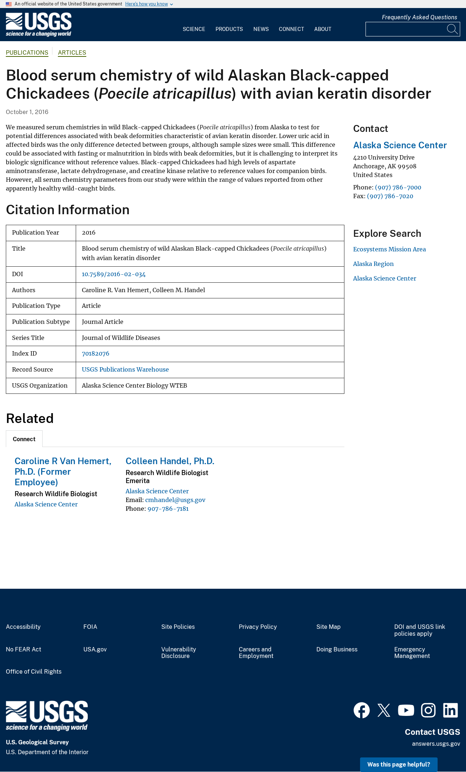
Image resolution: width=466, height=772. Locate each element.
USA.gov (95, 649)
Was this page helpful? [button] (398, 764)
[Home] (38, 35)
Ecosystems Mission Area (389, 249)
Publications (27, 52)
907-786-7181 (168, 508)
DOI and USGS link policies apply (419, 630)
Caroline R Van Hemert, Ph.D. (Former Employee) (63, 471)
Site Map (328, 627)
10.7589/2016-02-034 (114, 274)
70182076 (96, 353)
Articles (72, 52)
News (261, 29)
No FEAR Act (23, 649)
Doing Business (337, 649)
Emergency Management (412, 653)
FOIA (90, 627)
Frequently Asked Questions (419, 17)
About (322, 29)
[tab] (24, 438)
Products (229, 29)
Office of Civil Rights (34, 672)
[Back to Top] (439, 745)
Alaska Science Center (46, 504)
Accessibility (23, 627)
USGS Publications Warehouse (125, 369)
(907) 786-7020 (390, 196)
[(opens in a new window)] (361, 709)
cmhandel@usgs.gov (175, 499)
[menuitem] (194, 24)
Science (194, 29)
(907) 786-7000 (398, 187)
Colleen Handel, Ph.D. (170, 461)
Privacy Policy (258, 627)
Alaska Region (373, 263)
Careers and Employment (256, 653)
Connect (291, 29)
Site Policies (178, 627)
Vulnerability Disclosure (178, 653)
